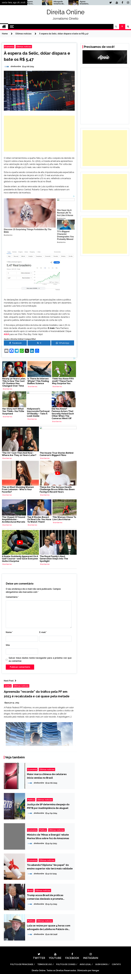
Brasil (30, 890)
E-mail (43, 632)
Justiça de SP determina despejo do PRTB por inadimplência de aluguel (48, 806)
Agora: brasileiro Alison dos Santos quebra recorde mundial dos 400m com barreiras (68, 3)
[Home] (4, 26)
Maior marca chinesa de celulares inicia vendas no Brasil (47, 776)
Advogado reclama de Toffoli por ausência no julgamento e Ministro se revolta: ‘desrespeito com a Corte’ (42, 3)
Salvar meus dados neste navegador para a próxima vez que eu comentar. (40, 659)
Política (31, 800)
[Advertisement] (39, 134)
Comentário (12, 597)
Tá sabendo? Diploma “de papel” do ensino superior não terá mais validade (50, 866)
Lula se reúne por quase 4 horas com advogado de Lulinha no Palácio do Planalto (48, 927)
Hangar (95, 970)
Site (8, 645)
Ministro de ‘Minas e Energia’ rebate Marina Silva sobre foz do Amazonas (48, 836)
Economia (9, 47)
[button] (116, 26)
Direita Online (66, 12)
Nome (9, 632)
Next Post (9, 681)
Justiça (7, 686)
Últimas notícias (23, 47)
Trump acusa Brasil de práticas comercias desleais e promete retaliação (45, 897)
